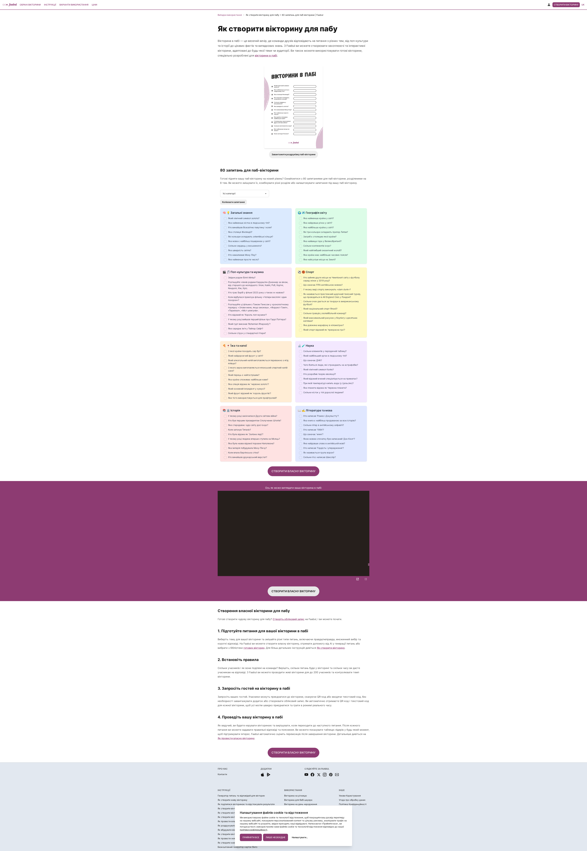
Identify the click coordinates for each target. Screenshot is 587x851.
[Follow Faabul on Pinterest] (331, 774)
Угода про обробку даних (352, 800)
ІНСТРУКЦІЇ (224, 790)
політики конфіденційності (253, 829)
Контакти (222, 774)
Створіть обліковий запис (288, 619)
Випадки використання (230, 15)
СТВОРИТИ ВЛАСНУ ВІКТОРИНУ (293, 471)
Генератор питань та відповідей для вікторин (241, 795)
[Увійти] (549, 4)
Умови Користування (350, 795)
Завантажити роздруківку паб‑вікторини (293, 154)
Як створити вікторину (331, 647)
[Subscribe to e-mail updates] (337, 774)
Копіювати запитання (233, 202)
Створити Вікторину (566, 4)
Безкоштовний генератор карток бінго (237, 847)
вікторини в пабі (266, 55)
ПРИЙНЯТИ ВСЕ (250, 837)
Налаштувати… (300, 837)
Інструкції (50, 4)
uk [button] (582, 4)
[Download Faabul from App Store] (262, 774)
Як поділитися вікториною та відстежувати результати (246, 804)
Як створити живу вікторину (232, 800)
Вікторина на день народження (300, 804)
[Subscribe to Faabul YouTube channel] (306, 774)
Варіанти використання (73, 4)
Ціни (94, 4)
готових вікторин (254, 647)
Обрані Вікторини (30, 4)
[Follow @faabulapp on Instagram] (325, 774)
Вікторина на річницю (295, 795)
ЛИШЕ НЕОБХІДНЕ (275, 837)
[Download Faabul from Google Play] (268, 774)
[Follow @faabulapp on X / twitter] (318, 774)
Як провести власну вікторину (236, 738)
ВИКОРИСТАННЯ (293, 790)
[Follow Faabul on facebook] (312, 774)
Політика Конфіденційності (352, 804)
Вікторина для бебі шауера (298, 800)
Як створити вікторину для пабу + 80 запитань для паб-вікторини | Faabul (284, 15)
